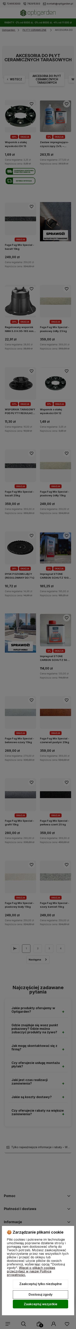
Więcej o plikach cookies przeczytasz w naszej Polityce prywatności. (31, 1271)
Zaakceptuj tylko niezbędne (40, 1284)
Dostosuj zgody (40, 1294)
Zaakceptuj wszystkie (40, 1304)
